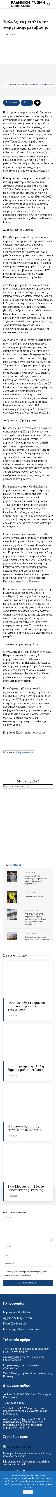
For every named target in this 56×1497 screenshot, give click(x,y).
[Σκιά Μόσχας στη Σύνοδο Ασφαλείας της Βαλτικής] (28, 1163)
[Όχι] (52, 1484)
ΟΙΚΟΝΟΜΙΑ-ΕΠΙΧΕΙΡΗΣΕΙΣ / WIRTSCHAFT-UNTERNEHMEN (30, 85)
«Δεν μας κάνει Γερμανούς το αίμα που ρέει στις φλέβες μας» (26, 1006)
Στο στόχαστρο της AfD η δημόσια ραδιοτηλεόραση (25, 1068)
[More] (37, 103)
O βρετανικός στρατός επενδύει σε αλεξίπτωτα (24, 1128)
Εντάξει (28, 1492)
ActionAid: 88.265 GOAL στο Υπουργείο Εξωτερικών (27, 1396)
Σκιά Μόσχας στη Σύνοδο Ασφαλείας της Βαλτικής (25, 1188)
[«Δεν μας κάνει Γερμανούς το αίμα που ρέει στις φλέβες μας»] (28, 979)
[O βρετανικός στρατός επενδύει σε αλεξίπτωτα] (28, 1103)
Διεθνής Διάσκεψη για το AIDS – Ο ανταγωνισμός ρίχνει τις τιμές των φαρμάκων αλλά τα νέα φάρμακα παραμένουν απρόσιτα (24, 1423)
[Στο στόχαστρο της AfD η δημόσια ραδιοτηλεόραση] (28, 1042)
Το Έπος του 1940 (13, 1402)
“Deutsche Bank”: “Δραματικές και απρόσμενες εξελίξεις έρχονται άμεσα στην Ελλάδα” (25, 1411)
